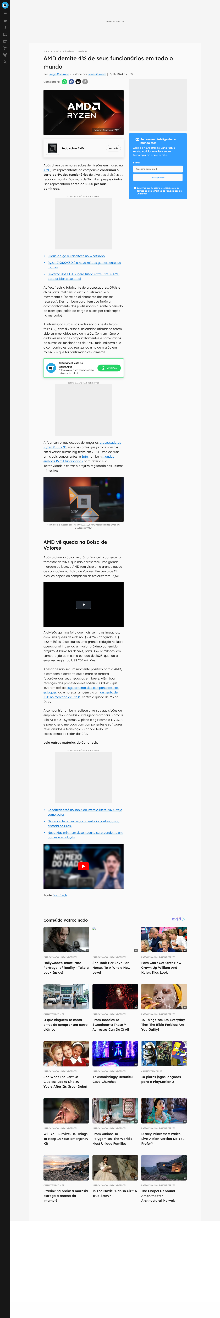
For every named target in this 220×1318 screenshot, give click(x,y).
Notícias (57, 51)
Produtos (69, 51)
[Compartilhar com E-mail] (78, 81)
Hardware (82, 51)
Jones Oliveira (97, 74)
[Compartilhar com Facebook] (71, 81)
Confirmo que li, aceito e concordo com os (159, 191)
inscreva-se (157, 177)
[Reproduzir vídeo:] (83, 866)
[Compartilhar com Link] (85, 81)
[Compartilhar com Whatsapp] (64, 81)
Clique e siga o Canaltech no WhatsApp (76, 256)
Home (46, 51)
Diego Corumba (59, 74)
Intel (85, 456)
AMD (46, 170)
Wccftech (60, 895)
